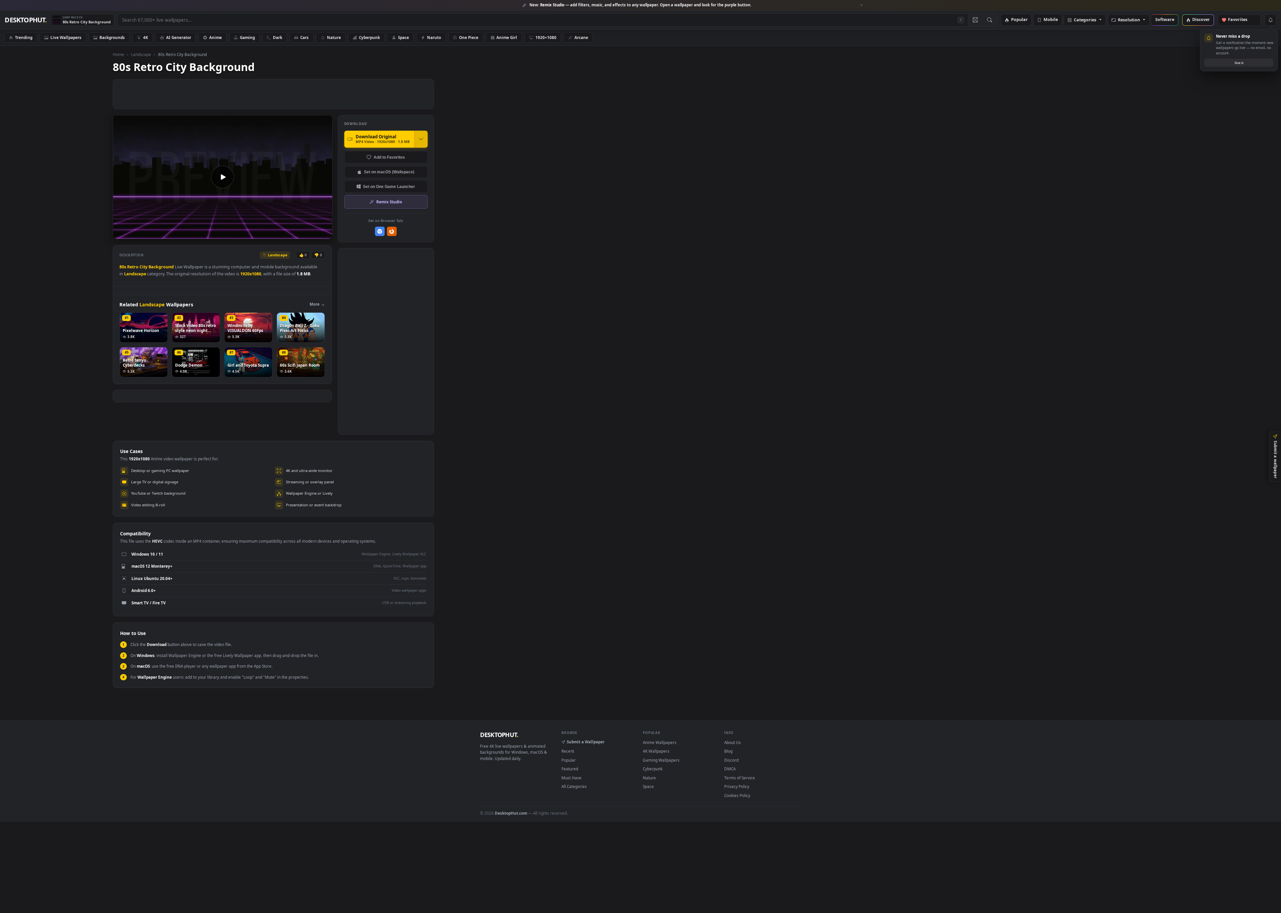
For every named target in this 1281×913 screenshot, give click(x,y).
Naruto (434, 37)
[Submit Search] (989, 20)
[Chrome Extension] (380, 231)
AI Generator (178, 37)
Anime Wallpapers (660, 742)
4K (145, 37)
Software (1164, 20)
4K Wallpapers (656, 751)
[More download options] (421, 139)
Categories (1085, 20)
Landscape (141, 54)
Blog (728, 751)
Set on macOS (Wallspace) (389, 172)
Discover (1201, 20)
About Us (732, 742)
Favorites (1241, 20)
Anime (215, 37)
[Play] (121, 233)
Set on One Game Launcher (389, 186)
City (143, 267)
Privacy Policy (736, 786)
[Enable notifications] (1270, 20)
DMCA (730, 768)
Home (118, 54)
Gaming (247, 37)
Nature (334, 37)
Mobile (1050, 20)
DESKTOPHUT (499, 735)
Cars (304, 37)
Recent (567, 751)
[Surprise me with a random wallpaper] (975, 20)
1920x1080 (250, 274)
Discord (731, 760)
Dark (277, 37)
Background (161, 267)
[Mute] (287, 233)
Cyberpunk (369, 37)
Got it (1239, 63)
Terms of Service (739, 777)
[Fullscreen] (324, 233)
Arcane (581, 37)
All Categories (574, 786)
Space (403, 37)
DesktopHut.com (511, 813)
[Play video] (222, 177)
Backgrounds (112, 37)
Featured (569, 768)
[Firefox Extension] (392, 231)
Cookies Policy (737, 795)
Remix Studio (389, 201)
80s (122, 267)
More (315, 304)
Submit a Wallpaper (585, 741)
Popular (1019, 20)
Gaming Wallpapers (661, 760)
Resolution (1129, 20)
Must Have (571, 777)
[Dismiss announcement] (861, 5)
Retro (132, 267)
